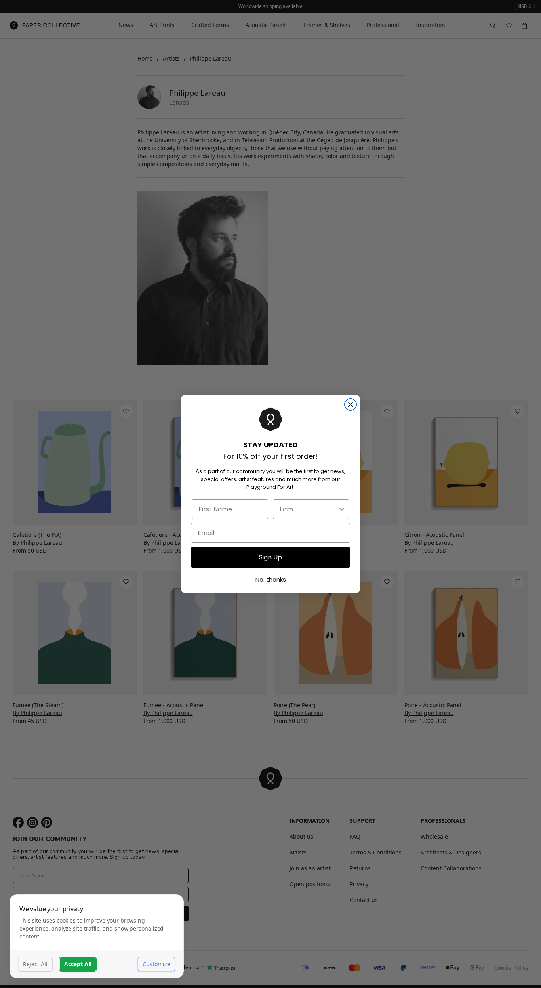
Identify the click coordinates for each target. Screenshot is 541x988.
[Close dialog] (350, 404)
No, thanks (270, 579)
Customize (156, 964)
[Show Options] (342, 509)
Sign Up (270, 557)
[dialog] (97, 936)
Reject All (35, 964)
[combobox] (309, 509)
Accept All (77, 964)
